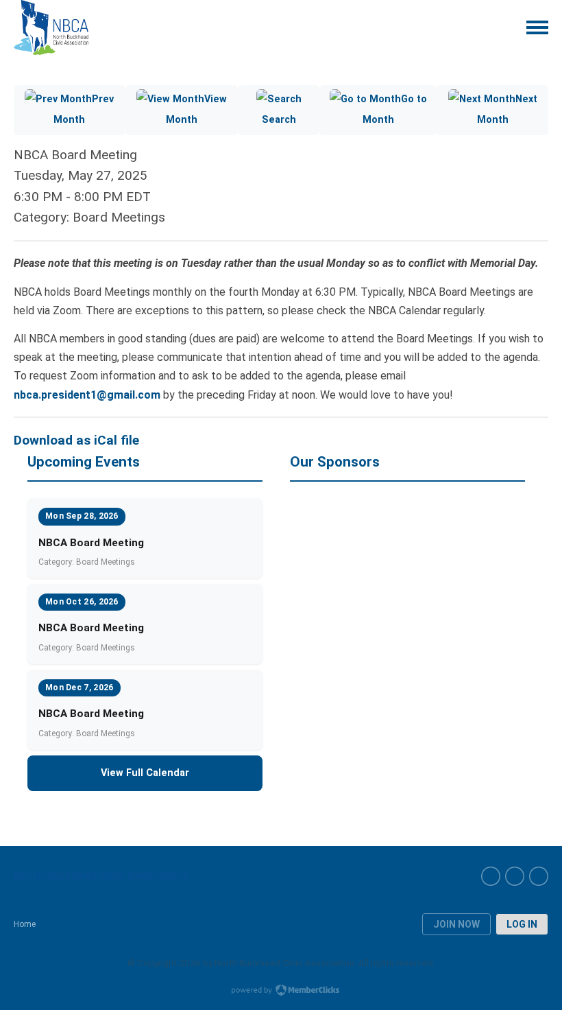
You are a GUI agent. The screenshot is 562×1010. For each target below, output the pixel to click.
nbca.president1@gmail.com (87, 394)
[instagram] (514, 876)
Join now (456, 924)
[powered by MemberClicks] (281, 991)
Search (279, 120)
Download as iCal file (76, 440)
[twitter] (538, 876)
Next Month (507, 109)
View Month (196, 109)
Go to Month (395, 109)
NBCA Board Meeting (91, 543)
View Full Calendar (145, 773)
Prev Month (83, 109)
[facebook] (490, 876)
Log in (521, 924)
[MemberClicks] (51, 27)
